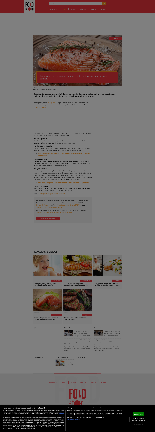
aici (36, 423)
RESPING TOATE (138, 425)
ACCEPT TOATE (138, 414)
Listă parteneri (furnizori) (73, 419)
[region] (77, 418)
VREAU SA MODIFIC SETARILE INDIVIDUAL (138, 419)
